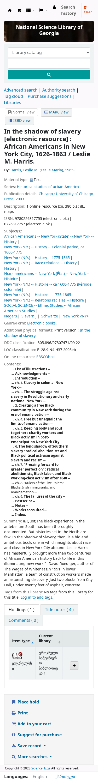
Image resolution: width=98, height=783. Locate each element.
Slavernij (29, 316)
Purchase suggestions (50, 96)
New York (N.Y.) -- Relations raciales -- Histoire (44, 300)
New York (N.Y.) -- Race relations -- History (40, 263)
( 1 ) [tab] (21, 610)
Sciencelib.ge (40, 768)
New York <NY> (75, 316)
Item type (21, 641)
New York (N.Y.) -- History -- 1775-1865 (37, 258)
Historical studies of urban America (48, 187)
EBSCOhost (46, 357)
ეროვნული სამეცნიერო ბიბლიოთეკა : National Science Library (9, 10)
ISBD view (21, 120)
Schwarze (49, 316)
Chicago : (47, 194)
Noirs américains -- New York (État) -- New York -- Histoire (46, 276)
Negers (10, 316)
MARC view (58, 112)
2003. (20, 199)
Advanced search (21, 90)
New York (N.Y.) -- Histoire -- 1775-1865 (37, 295)
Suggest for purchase (39, 735)
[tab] (59, 609)
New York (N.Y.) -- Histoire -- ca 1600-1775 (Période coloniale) (47, 287)
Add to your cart (33, 724)
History (10, 268)
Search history (68, 10)
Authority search (58, 90)
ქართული (65, 777)
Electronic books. (42, 323)
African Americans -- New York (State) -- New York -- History (49, 239)
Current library (46, 638)
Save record (29, 746)
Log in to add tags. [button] (37, 597)
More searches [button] (32, 757)
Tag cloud (13, 96)
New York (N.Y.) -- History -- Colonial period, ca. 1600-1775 (44, 249)
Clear (88, 12)
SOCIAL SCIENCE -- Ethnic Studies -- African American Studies (42, 308)
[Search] (49, 74)
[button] (19, 10)
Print (22, 713)
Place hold (27, 702)
